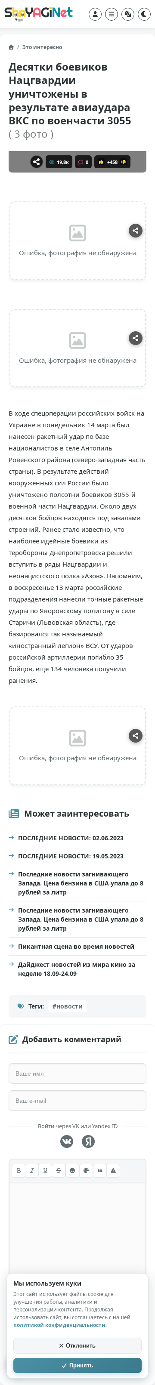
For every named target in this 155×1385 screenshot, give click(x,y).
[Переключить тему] (144, 14)
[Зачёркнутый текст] (58, 1171)
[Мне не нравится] (123, 161)
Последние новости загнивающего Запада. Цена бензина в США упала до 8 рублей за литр (80, 883)
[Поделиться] (36, 161)
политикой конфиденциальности (59, 1325)
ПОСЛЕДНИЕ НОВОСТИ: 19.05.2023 (71, 856)
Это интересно (42, 47)
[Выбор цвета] (86, 1171)
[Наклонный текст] (32, 1171)
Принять (81, 1365)
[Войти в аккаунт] (95, 14)
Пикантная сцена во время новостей (76, 946)
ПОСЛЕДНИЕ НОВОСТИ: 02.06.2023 (71, 838)
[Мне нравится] (101, 161)
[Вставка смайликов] (72, 1171)
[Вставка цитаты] (100, 1171)
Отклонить (81, 1345)
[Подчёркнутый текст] (45, 1171)
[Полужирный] (18, 1171)
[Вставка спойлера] (113, 1171)
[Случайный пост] (127, 14)
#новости (68, 1006)
